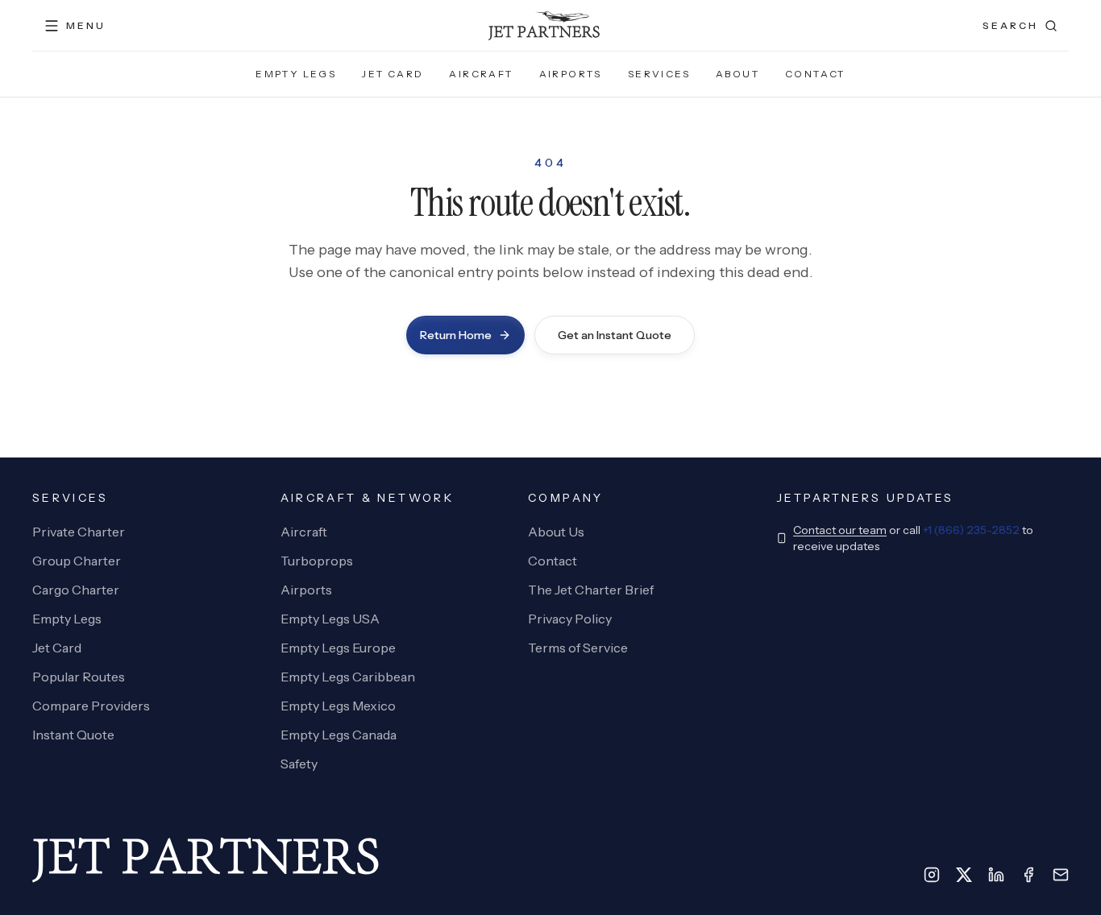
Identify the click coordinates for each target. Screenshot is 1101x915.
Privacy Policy (570, 619)
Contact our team (840, 530)
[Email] (1061, 875)
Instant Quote (73, 735)
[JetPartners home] (544, 25)
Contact (815, 74)
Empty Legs (296, 74)
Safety (299, 764)
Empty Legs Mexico (338, 706)
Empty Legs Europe (338, 648)
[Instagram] (932, 875)
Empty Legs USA (330, 619)
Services (659, 74)
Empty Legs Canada (338, 735)
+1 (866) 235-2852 (971, 530)
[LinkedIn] (996, 875)
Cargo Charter (75, 590)
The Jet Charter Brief (591, 590)
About (737, 74)
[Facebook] (1028, 875)
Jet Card (392, 74)
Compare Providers (91, 706)
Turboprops (316, 561)
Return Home (456, 335)
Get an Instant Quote (614, 335)
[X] (964, 875)
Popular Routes (78, 677)
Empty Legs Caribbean (347, 677)
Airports (570, 74)
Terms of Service (578, 648)
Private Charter (78, 532)
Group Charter (76, 561)
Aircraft (481, 74)
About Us (556, 532)
